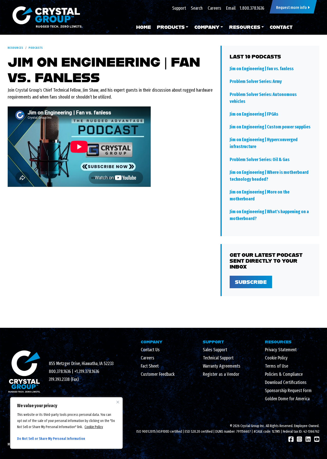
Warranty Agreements (221, 366)
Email (231, 8)
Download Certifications (286, 382)
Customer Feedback (157, 374)
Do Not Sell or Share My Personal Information (51, 439)
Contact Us (150, 350)
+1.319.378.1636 (86, 371)
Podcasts (36, 48)
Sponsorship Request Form (288, 390)
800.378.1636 (60, 371)
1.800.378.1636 (252, 8)
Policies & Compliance (284, 374)
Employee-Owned (306, 426)
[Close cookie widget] (117, 402)
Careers (214, 8)
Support (179, 8)
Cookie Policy (94, 427)
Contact (281, 27)
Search (197, 8)
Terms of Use (276, 366)
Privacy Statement (281, 350)
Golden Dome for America (287, 399)
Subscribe (251, 282)
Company (206, 27)
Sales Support (215, 350)
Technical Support (218, 358)
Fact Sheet (150, 366)
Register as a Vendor (221, 374)
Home (143, 27)
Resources (244, 27)
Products (171, 27)
